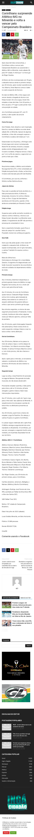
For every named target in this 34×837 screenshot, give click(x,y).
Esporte (14, 7)
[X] (8, 34)
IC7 (5, 30)
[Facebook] (4, 34)
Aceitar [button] (13, 832)
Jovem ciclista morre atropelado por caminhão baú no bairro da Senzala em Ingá (9, 564)
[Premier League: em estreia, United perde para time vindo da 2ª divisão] (6, 605)
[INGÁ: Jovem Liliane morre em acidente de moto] (6, 727)
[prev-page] (3, 630)
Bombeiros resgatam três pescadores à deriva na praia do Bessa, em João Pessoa (25, 565)
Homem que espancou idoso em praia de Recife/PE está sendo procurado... (22, 744)
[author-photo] (17, 586)
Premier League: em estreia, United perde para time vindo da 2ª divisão (21, 605)
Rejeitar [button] (6, 832)
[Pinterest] (12, 34)
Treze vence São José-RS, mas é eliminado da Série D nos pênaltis (22, 623)
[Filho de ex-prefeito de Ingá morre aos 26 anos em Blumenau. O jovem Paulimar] (6, 736)
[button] (3, 2)
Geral (8, 7)
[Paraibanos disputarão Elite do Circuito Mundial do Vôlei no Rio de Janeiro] (6, 614)
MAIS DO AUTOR (26, 598)
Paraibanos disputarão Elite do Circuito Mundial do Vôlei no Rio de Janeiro (21, 614)
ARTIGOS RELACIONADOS (10, 598)
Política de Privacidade (9, 825)
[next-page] (6, 630)
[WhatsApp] (17, 34)
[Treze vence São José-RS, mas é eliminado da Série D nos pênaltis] (6, 623)
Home (3, 7)
